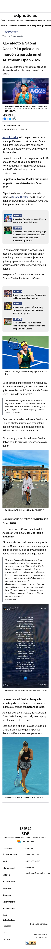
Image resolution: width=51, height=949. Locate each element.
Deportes (6, 888)
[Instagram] (29, 828)
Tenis (4, 36)
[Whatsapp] (14, 119)
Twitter (5, 933)
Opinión (41, 21)
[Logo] (25, 15)
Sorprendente (8, 902)
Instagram (6, 939)
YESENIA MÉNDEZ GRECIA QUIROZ (25, 25)
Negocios (6, 895)
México (20, 21)
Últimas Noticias (8, 21)
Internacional (31, 21)
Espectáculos (8, 909)
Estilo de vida (8, 882)
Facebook (6, 926)
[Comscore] (25, 841)
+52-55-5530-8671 (33, 861)
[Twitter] (9, 119)
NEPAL (4, 25)
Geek (4, 915)
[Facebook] (4, 119)
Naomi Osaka (17, 36)
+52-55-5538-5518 (33, 855)
